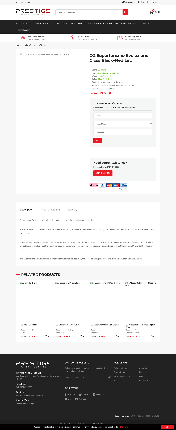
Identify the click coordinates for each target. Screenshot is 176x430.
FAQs (141, 376)
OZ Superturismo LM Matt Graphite (105, 325)
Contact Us (103, 173)
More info (124, 427)
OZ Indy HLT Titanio (29, 325)
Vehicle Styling (51, 23)
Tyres (38, 23)
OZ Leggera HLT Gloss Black (67, 325)
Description (26, 209)
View (47, 336)
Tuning (65, 23)
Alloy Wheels (23, 23)
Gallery (146, 23)
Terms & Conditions (122, 376)
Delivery (72, 209)
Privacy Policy (119, 372)
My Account (119, 380)
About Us (143, 368)
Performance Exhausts (100, 23)
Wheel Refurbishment (127, 23)
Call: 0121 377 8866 (24, 387)
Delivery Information (122, 368)
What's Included (50, 209)
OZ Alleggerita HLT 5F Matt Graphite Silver (140, 326)
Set (98, 140)
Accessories (78, 23)
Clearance (24, 30)
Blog (141, 372)
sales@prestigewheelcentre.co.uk (30, 395)
